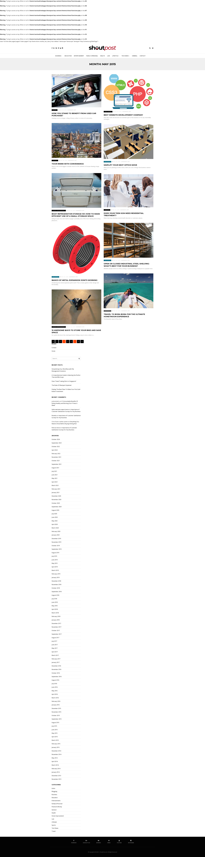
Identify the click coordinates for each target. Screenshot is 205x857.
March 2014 (55, 765)
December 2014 (56, 751)
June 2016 (55, 687)
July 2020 (54, 514)
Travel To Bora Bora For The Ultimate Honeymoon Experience (124, 315)
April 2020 (55, 524)
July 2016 (54, 683)
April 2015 (55, 737)
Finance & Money (57, 807)
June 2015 (55, 729)
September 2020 (57, 506)
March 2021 (55, 485)
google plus (86, 842)
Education (68, 55)
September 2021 (57, 464)
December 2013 (56, 775)
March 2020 (55, 528)
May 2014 (54, 758)
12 (78, 341)
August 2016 (55, 680)
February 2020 (56, 531)
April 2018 (55, 609)
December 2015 (56, 708)
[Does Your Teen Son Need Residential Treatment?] (128, 190)
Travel (55, 160)
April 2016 (55, 694)
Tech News (125, 55)
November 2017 (56, 627)
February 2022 (56, 453)
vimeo (109, 842)
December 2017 (56, 623)
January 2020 (55, 535)
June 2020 (55, 517)
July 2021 (54, 471)
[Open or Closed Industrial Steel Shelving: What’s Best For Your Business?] (128, 240)
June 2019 (55, 560)
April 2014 (55, 761)
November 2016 (56, 669)
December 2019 (56, 538)
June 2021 (55, 475)
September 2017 (57, 634)
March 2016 (55, 698)
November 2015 (56, 712)
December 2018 (56, 581)
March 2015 (55, 740)
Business (58, 55)
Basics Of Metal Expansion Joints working (74, 280)
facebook (73, 842)
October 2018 (56, 588)
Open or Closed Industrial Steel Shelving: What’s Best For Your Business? (126, 265)
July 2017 (54, 641)
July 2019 (54, 556)
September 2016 (57, 676)
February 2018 (56, 616)
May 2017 (54, 648)
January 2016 (55, 705)
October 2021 (56, 460)
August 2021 (55, 468)
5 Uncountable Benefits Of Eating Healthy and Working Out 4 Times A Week (65, 403)
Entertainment (79, 55)
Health (102, 55)
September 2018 (57, 591)
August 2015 (55, 722)
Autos (54, 110)
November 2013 (56, 779)
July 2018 (54, 598)
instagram (131, 842)
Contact (143, 55)
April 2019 (55, 567)
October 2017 (56, 630)
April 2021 (55, 482)
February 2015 (56, 744)
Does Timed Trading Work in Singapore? (64, 381)
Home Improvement (59, 210)
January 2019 (55, 577)
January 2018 (55, 620)
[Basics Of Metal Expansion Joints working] (76, 249)
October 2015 (56, 715)
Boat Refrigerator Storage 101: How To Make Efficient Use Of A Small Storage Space (76, 215)
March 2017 (55, 655)
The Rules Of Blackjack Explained (61, 385)
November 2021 (56, 457)
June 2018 (55, 602)
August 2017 (55, 637)
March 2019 (55, 570)
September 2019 (57, 549)
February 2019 (56, 574)
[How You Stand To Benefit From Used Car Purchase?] (76, 90)
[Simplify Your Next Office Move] (128, 141)
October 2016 (56, 673)
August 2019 (55, 552)
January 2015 (55, 747)
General (134, 55)
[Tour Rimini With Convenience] (76, 140)
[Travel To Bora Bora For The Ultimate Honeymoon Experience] (128, 290)
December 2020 (56, 496)
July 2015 (54, 726)
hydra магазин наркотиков (60, 409)
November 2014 (56, 754)
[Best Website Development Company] (128, 91)
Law (108, 55)
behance (98, 842)
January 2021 (55, 492)
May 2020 (54, 521)
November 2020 (56, 499)
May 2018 (54, 606)
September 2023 (57, 443)
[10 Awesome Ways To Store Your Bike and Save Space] (76, 306)
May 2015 (54, 733)
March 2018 (55, 613)
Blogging (54, 791)
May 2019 (54, 563)
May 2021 (54, 478)
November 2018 (56, 584)
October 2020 (56, 503)
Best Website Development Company (123, 115)
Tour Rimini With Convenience (68, 164)
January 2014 (55, 772)
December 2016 (56, 666)
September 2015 (57, 719)
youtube (119, 842)
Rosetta (54, 415)
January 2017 (55, 662)
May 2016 (54, 691)
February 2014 (56, 768)
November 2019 (56, 542)
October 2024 (56, 439)
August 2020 (55, 510)
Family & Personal (92, 55)
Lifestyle (115, 55)
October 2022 (56, 446)
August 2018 (55, 595)
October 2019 (56, 545)
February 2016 (56, 701)
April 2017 (55, 652)
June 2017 (55, 644)
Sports (54, 825)
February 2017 (56, 659)
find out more (56, 428)
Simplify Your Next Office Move (120, 165)
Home (53, 351)
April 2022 (55, 450)
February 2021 (56, 489)
